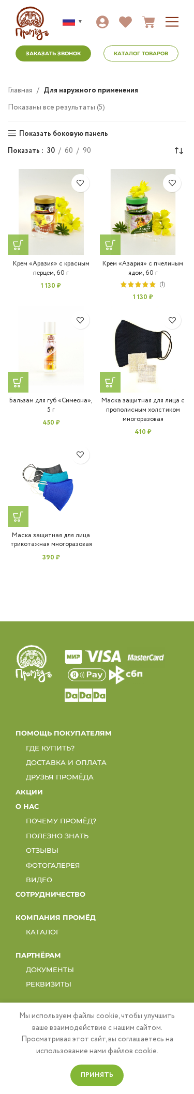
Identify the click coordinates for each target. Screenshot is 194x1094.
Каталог (43, 932)
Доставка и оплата (66, 762)
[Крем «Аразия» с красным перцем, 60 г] (51, 212)
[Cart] (148, 21)
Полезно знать (57, 836)
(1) (162, 285)
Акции (29, 792)
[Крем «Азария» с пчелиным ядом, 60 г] (143, 212)
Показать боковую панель (63, 133)
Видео (39, 880)
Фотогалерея (53, 865)
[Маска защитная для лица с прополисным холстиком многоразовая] (143, 349)
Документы (50, 969)
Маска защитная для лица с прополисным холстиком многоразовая (143, 410)
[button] (172, 21)
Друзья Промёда (60, 777)
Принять (97, 1075)
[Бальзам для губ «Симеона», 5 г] (51, 349)
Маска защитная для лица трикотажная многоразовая (51, 540)
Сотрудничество (50, 894)
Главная (20, 90)
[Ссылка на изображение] (34, 663)
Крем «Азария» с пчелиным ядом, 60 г (142, 268)
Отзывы (42, 850)
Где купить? (50, 748)
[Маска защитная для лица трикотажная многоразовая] (51, 484)
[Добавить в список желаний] (80, 183)
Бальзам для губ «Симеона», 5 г (51, 405)
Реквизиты (48, 984)
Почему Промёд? (61, 821)
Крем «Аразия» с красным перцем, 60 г (51, 268)
